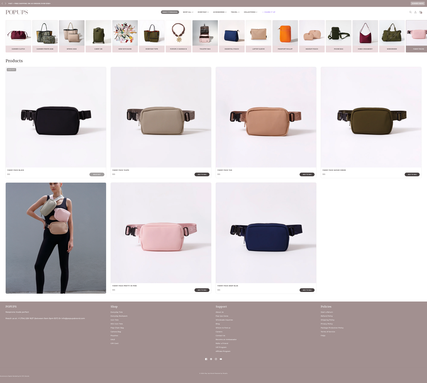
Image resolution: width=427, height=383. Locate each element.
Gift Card (114, 343)
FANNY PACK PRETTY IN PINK (124, 286)
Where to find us (223, 328)
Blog (218, 324)
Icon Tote (115, 320)
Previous (2, 3)
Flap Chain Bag (117, 328)
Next (5, 3)
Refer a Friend (222, 343)
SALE (113, 339)
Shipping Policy (327, 320)
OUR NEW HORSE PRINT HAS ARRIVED (24, 3)
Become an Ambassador (226, 339)
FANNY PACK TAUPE (120, 170)
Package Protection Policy (332, 328)
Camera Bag (116, 332)
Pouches (114, 336)
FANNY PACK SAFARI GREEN (334, 170)
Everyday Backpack (119, 316)
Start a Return (327, 312)
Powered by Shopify (221, 373)
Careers (219, 332)
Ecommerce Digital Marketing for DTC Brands (14, 376)
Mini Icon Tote (117, 324)
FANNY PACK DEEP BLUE (228, 286)
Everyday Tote (117, 312)
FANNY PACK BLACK (15, 170)
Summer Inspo (418, 3)
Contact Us (220, 336)
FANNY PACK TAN (225, 170)
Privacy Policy (327, 324)
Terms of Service (328, 332)
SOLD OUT (97, 174)
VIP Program (221, 347)
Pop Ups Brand (209, 373)
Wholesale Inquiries (224, 320)
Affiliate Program (223, 351)
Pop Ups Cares (222, 316)
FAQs (323, 336)
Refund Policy (327, 316)
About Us (220, 312)
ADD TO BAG (202, 174)
